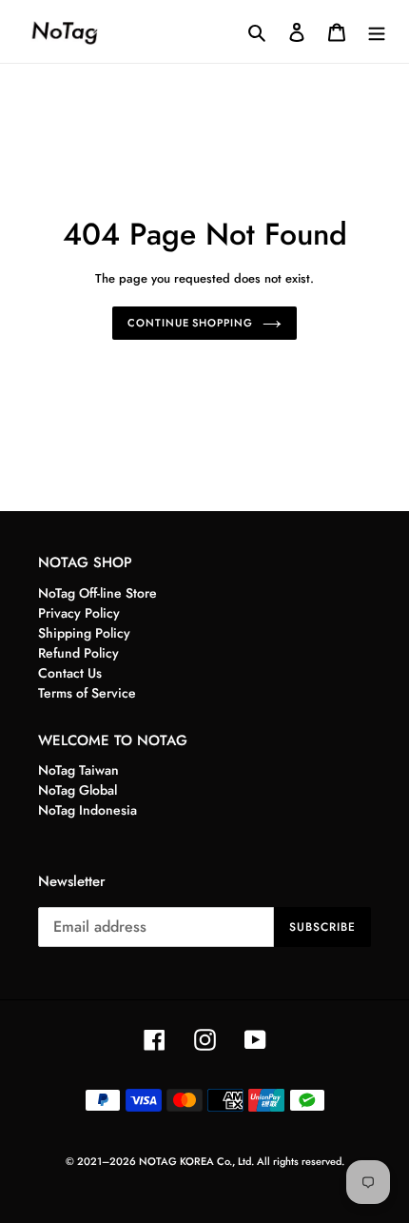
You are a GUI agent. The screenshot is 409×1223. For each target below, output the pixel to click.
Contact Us (70, 672)
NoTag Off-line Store (97, 592)
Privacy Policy (79, 612)
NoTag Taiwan (78, 769)
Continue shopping (189, 322)
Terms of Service (87, 692)
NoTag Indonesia (87, 809)
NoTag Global (77, 789)
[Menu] (377, 31)
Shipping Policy (84, 632)
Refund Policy (78, 652)
